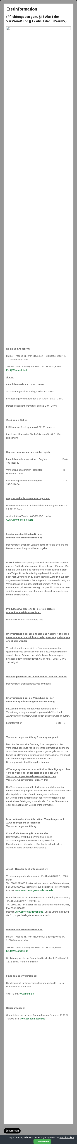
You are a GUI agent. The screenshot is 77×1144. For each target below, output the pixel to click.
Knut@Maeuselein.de (17, 370)
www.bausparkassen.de (32, 1018)
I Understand (42, 1141)
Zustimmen (12, 1130)
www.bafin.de (27, 993)
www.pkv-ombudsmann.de (29, 911)
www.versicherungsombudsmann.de (34, 890)
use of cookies (67, 1137)
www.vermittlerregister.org (19, 519)
